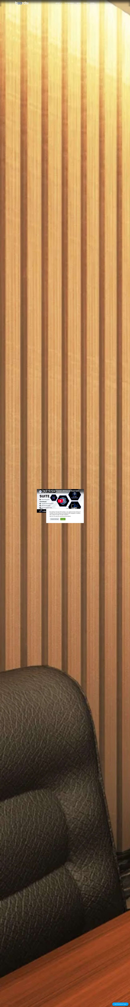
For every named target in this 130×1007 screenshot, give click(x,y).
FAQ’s (85, 3)
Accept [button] (63, 519)
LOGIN (92, 3)
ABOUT (58, 3)
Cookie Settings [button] (54, 519)
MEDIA (79, 3)
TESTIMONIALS (69, 3)
